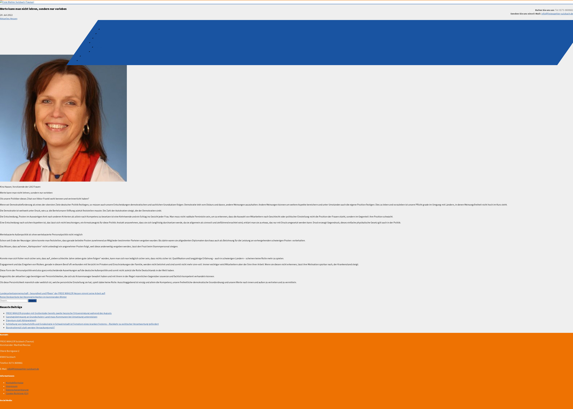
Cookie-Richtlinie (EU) (17, 393)
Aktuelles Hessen (8, 18)
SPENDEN (87, 55)
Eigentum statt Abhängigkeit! (21, 320)
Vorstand (99, 47)
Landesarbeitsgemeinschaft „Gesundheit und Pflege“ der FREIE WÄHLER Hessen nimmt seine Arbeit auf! (52, 293)
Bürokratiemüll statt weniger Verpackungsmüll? (30, 327)
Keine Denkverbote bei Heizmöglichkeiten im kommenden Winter (33, 296)
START (104, 29)
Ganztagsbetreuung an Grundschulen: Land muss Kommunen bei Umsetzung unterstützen (51, 316)
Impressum (11, 386)
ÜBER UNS (97, 42)
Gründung (97, 51)
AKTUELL (103, 33)
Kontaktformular (14, 382)
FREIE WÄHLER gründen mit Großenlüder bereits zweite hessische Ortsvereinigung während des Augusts (59, 313)
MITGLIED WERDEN (89, 60)
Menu (103, 22)
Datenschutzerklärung (17, 389)
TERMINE (100, 38)
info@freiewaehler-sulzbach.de (557, 13)
